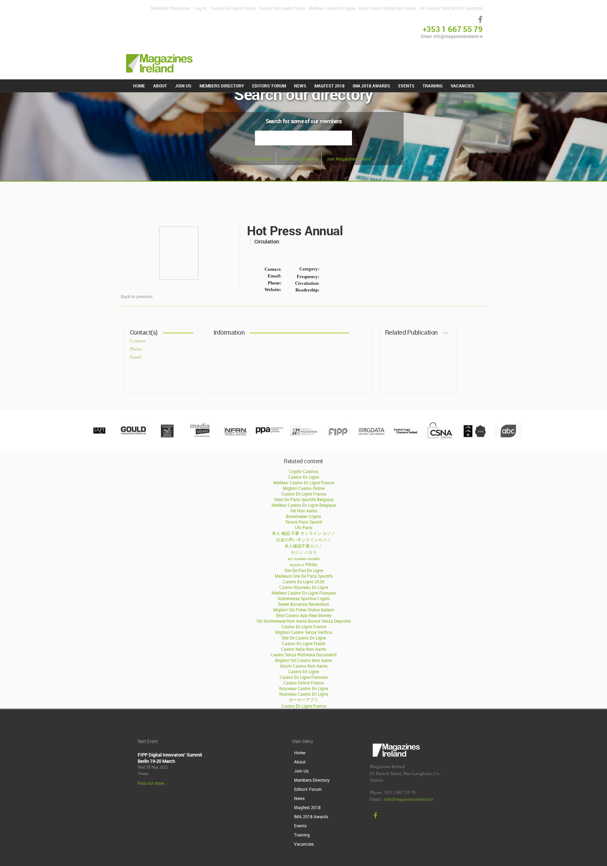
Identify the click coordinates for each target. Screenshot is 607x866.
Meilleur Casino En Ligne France (303, 482)
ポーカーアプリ (303, 699)
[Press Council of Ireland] (167, 437)
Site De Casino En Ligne (303, 638)
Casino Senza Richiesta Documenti (303, 654)
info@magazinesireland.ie (408, 799)
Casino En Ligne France (233, 8)
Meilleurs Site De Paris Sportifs (304, 576)
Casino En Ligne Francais (304, 677)
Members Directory (222, 85)
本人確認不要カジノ (303, 546)
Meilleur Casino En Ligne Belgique (304, 505)
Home (139, 85)
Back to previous (136, 296)
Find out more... (152, 783)
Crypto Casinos (303, 471)
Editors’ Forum (269, 85)
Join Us (183, 85)
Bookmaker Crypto (303, 516)
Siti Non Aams (303, 510)
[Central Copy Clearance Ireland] (406, 437)
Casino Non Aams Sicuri (282, 8)
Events (406, 85)
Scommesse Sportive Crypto (303, 598)
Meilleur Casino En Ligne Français (304, 593)
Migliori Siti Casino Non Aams (303, 660)
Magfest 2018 (329, 85)
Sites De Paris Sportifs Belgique (303, 499)
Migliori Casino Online (304, 488)
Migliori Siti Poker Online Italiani (303, 609)
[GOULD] (133, 437)
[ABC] (508, 437)
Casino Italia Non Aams (303, 649)
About (160, 85)
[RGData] (372, 437)
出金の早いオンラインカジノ (303, 539)
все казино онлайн (304, 558)
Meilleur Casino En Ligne (331, 8)
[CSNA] (440, 437)
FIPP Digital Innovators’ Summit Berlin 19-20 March (170, 758)
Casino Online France (303, 682)
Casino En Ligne (303, 477)
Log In (200, 8)
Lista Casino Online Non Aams (387, 8)
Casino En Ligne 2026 (303, 581)
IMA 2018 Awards (371, 85)
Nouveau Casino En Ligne (303, 688)
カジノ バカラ (304, 552)
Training (433, 85)
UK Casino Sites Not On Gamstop (451, 8)
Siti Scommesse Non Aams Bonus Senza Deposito (303, 621)
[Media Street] (201, 437)
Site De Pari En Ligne (303, 570)
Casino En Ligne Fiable (303, 643)
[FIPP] (338, 437)
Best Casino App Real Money (303, 615)
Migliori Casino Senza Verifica (303, 632)
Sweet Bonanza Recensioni (303, 604)
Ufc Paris (303, 527)
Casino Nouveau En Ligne (303, 587)
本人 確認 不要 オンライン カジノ (303, 533)
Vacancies (462, 85)
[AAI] (474, 437)
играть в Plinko (303, 564)
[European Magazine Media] (303, 437)
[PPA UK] (269, 437)
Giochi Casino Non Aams (303, 666)
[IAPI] (99, 437)
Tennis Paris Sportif (303, 522)
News (300, 85)
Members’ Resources (170, 8)
